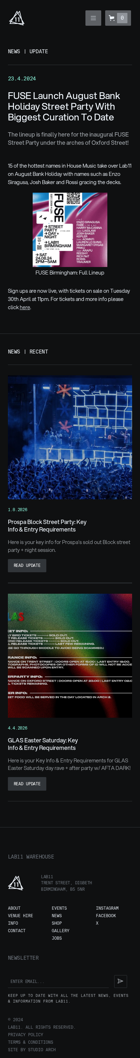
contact (16, 931)
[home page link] (16, 18)
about (14, 908)
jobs (57, 938)
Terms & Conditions (30, 1042)
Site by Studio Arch (32, 1050)
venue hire (20, 916)
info (13, 923)
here (25, 307)
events (59, 908)
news (57, 916)
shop (57, 923)
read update (27, 565)
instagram (107, 908)
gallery (60, 931)
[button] (93, 18)
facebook (106, 916)
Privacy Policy (25, 1035)
